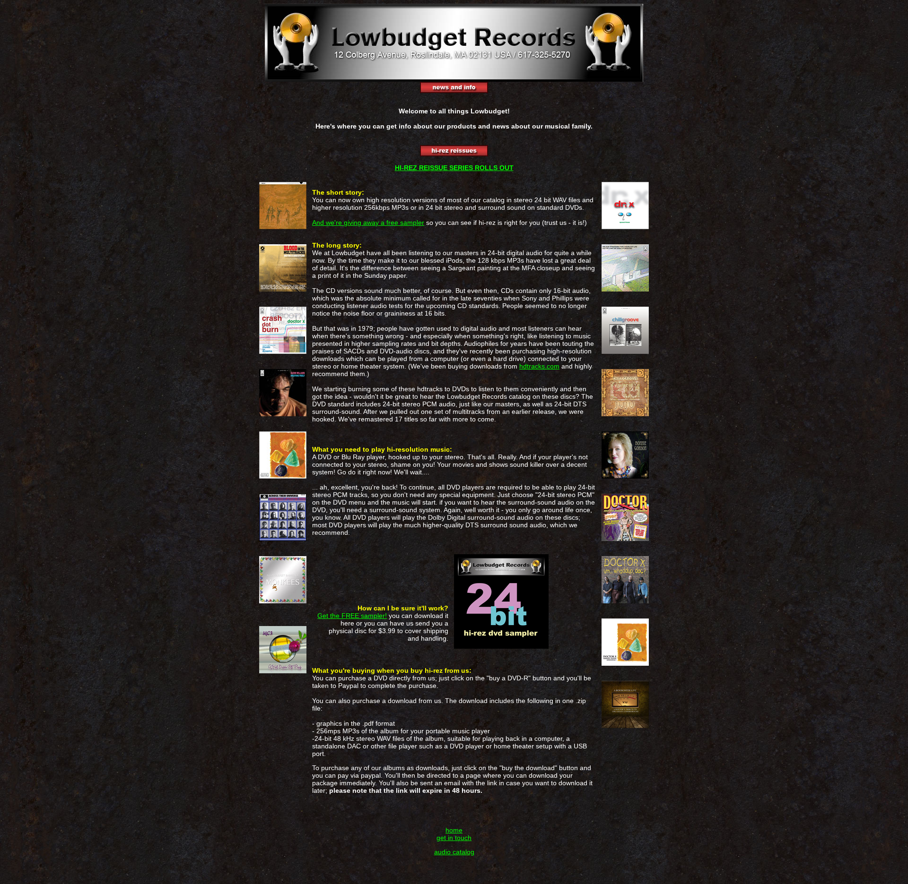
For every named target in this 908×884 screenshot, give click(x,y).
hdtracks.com (539, 366)
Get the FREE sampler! (352, 615)
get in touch (454, 837)
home (454, 830)
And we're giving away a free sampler (368, 222)
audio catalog (454, 852)
